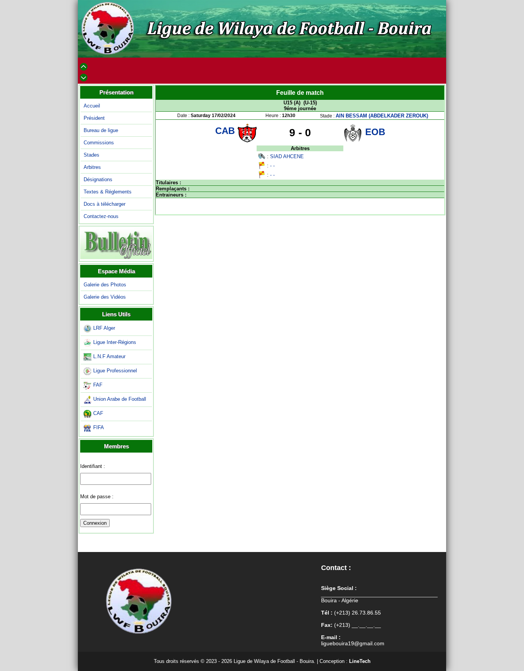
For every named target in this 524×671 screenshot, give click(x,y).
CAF (98, 413)
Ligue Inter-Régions (114, 342)
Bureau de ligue (101, 130)
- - (272, 166)
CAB (226, 131)
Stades (91, 155)
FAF (97, 385)
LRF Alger (104, 328)
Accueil (92, 106)
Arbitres (92, 167)
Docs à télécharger (104, 204)
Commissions (99, 142)
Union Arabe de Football (119, 399)
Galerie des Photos (105, 285)
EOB (375, 132)
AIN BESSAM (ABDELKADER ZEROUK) (382, 116)
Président (94, 118)
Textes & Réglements (108, 192)
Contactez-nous (101, 216)
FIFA (98, 427)
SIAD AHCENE (287, 156)
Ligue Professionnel (115, 371)
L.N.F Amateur (109, 356)
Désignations (98, 179)
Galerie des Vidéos (105, 297)
